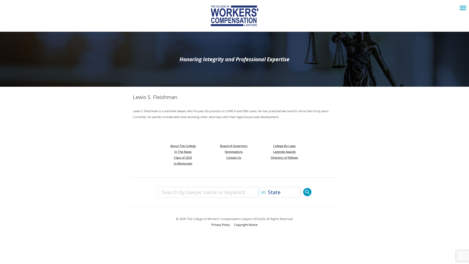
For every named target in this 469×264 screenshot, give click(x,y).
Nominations (234, 152)
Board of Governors (234, 146)
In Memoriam (183, 164)
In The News (183, 152)
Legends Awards (284, 152)
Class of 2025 (183, 158)
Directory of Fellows (284, 158)
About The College (183, 146)
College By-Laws (284, 146)
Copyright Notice (246, 225)
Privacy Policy (220, 225)
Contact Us (233, 158)
